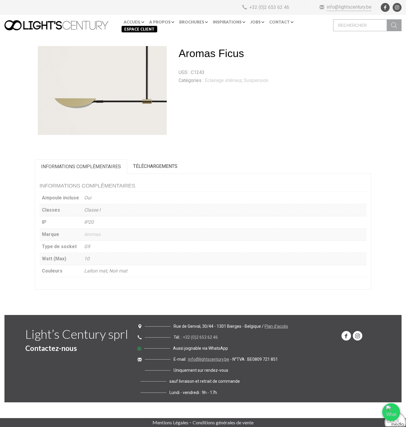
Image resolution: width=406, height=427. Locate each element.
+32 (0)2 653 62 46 (200, 337)
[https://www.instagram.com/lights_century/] (357, 336)
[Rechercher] (394, 25)
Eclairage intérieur (223, 80)
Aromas (92, 234)
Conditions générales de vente (223, 422)
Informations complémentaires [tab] (81, 166)
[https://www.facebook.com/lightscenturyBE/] (346, 336)
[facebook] (385, 7)
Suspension (256, 80)
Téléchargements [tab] (155, 166)
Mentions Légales (170, 422)
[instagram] (397, 7)
